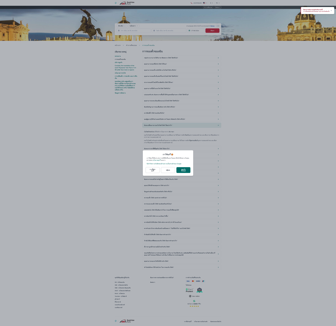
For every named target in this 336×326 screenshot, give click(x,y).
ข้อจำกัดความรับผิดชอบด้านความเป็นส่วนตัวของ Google (164, 163)
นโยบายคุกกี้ (157, 160)
